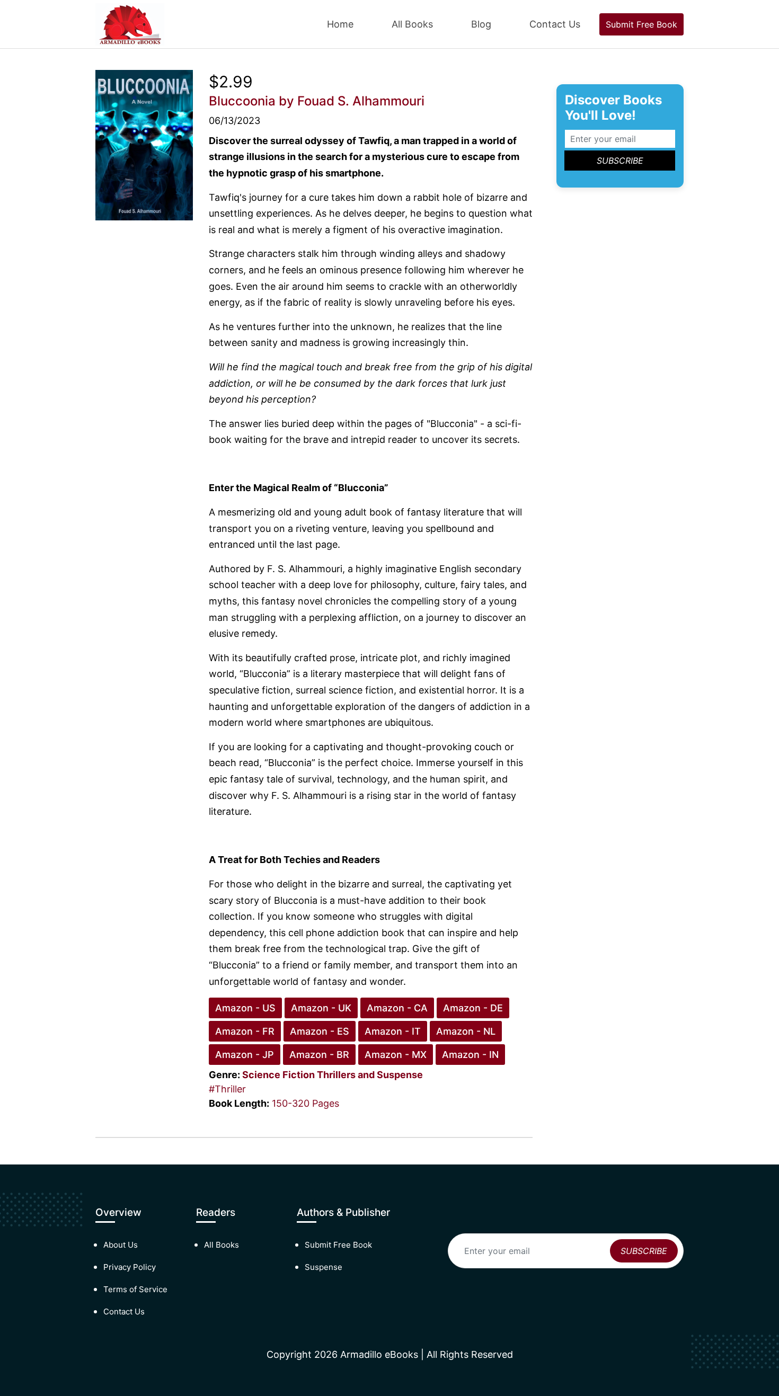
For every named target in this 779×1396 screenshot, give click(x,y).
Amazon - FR (245, 1031)
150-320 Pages (305, 1103)
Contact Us (554, 24)
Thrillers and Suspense (370, 1074)
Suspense (323, 1267)
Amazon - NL (465, 1031)
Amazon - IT (393, 1031)
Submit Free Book (641, 24)
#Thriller (227, 1089)
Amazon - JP (244, 1054)
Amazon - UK (321, 1007)
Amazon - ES (319, 1031)
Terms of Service (135, 1289)
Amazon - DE (473, 1007)
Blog (481, 24)
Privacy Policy (129, 1267)
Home (340, 24)
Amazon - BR (319, 1054)
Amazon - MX (396, 1054)
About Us (120, 1245)
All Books (412, 24)
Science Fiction (278, 1074)
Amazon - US (245, 1007)
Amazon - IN (470, 1054)
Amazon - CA (397, 1007)
